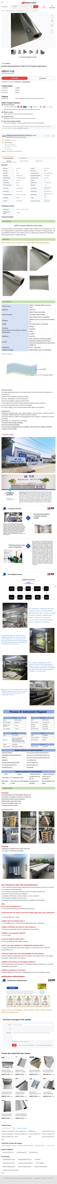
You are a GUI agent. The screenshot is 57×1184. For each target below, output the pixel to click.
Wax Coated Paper (33, 1152)
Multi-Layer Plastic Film (8, 1152)
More (2, 1173)
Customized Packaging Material (25, 1163)
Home (2, 10)
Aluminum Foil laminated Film (8, 1131)
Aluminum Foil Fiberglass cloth (8, 1134)
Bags (16, 1136)
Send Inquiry (14, 78)
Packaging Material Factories (24, 1159)
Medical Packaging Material (24, 1166)
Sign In (3, 151)
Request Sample (26, 81)
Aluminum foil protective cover (49, 1136)
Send (14, 1045)
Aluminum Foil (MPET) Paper (48, 1134)
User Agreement (37, 1178)
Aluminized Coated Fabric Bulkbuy (10, 1170)
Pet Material (37, 1159)
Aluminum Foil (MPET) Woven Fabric (23, 1134)
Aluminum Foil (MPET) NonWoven (36, 1134)
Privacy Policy (50, 1178)
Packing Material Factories (9, 1159)
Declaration (44, 1178)
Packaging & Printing (10, 10)
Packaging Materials (20, 10)
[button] (51, 161)
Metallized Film (31, 1131)
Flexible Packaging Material (9, 1166)
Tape (29, 1136)
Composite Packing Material (40, 1166)
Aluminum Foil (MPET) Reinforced (9, 1136)
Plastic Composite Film (20, 1131)
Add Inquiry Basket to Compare (29, 57)
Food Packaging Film (21, 1152)
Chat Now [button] (43, 78)
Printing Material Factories (9, 1163)
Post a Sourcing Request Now (44, 1045)
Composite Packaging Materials (32, 10)
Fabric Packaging (40, 1163)
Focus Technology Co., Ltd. (18, 1178)
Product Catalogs (22, 1128)
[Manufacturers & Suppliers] (28, 2)
